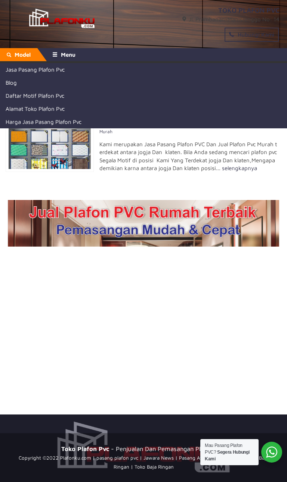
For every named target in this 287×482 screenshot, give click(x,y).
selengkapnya (239, 168)
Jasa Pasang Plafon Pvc (35, 69)
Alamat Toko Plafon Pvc (35, 109)
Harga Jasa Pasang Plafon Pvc (43, 122)
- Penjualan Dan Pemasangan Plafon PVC (143, 448)
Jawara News (159, 458)
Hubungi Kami (255, 34)
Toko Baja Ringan (154, 467)
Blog (11, 82)
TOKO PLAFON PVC (249, 10)
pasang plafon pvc (117, 458)
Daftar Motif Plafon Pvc (35, 96)
